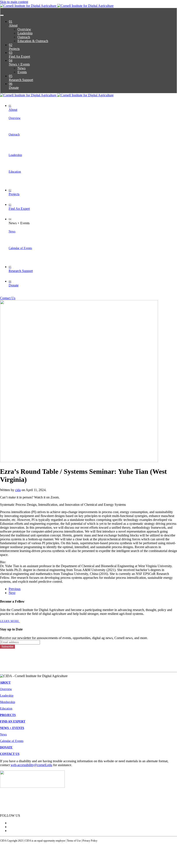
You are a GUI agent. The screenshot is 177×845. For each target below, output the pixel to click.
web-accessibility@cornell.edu (31, 765)
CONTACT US (9, 754)
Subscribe (7, 646)
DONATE (6, 747)
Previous (15, 589)
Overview (24, 29)
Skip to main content (14, 2)
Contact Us (7, 298)
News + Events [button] (19, 221)
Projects (14, 47)
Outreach (23, 37)
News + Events (19, 62)
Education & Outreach (32, 41)
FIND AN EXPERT (12, 721)
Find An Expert (19, 54)
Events (22, 72)
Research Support (21, 78)
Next (12, 593)
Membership (7, 702)
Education (15, 171)
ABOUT (5, 682)
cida (18, 490)
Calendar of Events (20, 248)
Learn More (10, 621)
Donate (14, 85)
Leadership (25, 33)
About (13, 23)
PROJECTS (8, 715)
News (21, 68)
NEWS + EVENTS (12, 728)
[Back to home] (57, 6)
